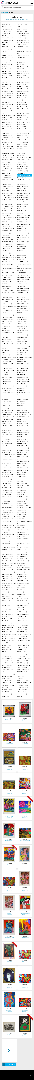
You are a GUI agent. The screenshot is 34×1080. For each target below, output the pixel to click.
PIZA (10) (7, 510)
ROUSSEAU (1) (22, 556)
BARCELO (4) (7, 71)
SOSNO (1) (21, 596)
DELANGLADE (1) (8, 202)
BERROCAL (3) (7, 93)
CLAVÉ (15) (6, 164)
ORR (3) (20, 481)
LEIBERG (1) (6, 381)
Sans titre (9, 1034)
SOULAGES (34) (23, 598)
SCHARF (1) (6, 567)
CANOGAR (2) (22, 137)
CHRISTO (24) (8, 157)
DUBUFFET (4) (22, 222)
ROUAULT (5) (7, 556)
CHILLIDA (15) (8, 155)
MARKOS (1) (22, 421)
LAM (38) (6, 361)
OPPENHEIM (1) (8, 481)
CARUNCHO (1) (22, 142)
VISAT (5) (6, 678)
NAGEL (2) (6, 468)
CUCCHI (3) (21, 182)
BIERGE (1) (21, 97)
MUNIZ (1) (20, 459)
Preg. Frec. (31, 1075)
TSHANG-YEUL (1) (23, 645)
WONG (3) (22, 687)
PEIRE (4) (20, 494)
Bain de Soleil (25, 743)
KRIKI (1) (4, 352)
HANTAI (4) (21, 297)
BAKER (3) (6, 66)
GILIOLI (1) (6, 279)
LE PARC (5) (21, 372)
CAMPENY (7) (7, 137)
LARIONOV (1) (7, 366)
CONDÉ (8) (6, 171)
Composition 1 (9, 767)
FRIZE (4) (21, 257)
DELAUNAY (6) (7, 204)
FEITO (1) (20, 244)
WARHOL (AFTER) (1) (24, 683)
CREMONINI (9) (23, 179)
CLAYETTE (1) (22, 164)
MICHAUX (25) (7, 432)
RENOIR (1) (23, 534)
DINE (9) (20, 213)
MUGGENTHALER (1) (9, 460)
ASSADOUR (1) (21, 57)
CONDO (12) (22, 171)
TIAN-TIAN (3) (7, 629)
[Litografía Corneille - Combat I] (9, 903)
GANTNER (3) (23, 262)
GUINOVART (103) (8, 292)
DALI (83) (21, 188)
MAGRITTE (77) (22, 410)
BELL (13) (22, 80)
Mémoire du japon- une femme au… (25, 914)
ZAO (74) (21, 691)
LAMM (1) (21, 361)
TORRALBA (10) (8, 638)
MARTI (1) (6, 423)
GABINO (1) (7, 262)
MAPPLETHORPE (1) (9, 414)
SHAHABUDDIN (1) (9, 583)
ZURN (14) (6, 696)
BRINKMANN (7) (23, 122)
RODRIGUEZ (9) (23, 547)
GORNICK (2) (6, 286)
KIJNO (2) (21, 339)
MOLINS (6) (21, 443)
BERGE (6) (7, 91)
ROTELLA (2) (7, 554)
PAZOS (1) (6, 494)
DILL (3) (7, 213)
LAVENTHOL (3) (22, 368)
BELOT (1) (21, 84)
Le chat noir (24, 719)
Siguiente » (12, 1064)
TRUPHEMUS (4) (23, 643)
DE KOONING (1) (23, 193)
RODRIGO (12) (9, 547)
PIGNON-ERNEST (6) (9, 508)
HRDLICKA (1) (22, 312)
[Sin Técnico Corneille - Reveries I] (9, 855)
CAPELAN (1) (7, 142)
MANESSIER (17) (23, 412)
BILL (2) (5, 100)
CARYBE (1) (5, 144)
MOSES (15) (6, 452)
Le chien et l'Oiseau (9, 816)
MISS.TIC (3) (5, 441)
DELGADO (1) (7, 206)
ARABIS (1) (21, 44)
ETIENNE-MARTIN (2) (8, 242)
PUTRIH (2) (6, 521)
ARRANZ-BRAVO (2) (24, 52)
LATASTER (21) (22, 366)
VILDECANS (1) (8, 674)
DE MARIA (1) (22, 195)
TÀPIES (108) (22, 625)
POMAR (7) (6, 514)
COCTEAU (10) (22, 166)
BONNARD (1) (22, 108)
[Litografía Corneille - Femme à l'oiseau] (9, 782)
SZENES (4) (21, 616)
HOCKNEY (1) (7, 310)
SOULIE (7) (6, 600)
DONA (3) (6, 219)
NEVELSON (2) (7, 470)
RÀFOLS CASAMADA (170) (24, 522)
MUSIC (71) (6, 465)
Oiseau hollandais (9, 719)
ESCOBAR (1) (7, 239)
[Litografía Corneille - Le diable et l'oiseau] (9, 879)
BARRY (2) (6, 73)
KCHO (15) (5, 337)
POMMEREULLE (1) (8, 516)
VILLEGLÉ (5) (22, 674)
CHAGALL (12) (22, 151)
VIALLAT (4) (22, 667)
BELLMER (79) (7, 84)
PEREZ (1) (22, 499)
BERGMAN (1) (23, 91)
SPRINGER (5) (23, 603)
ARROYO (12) (7, 55)
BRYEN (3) (6, 126)
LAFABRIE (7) (24, 357)
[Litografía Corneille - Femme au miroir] (9, 830)
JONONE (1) (5, 328)
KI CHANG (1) (22, 337)
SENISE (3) (21, 578)
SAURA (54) (7, 565)
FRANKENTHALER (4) (9, 255)
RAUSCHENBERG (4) (9, 527)
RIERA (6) (6, 538)
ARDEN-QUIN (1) (8, 46)
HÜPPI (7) (7, 317)
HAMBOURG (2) (8, 297)
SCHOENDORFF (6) (23, 569)
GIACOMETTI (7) (23, 277)
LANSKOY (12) (7, 363)
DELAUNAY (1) (22, 204)
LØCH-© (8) (20, 405)
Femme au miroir (9, 840)
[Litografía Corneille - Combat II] (24, 879)
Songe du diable (25, 986)
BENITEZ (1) (22, 86)
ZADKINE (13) (5, 691)
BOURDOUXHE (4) (24, 113)
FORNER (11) (22, 250)
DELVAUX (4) (21, 206)
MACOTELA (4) (23, 408)
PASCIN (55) (21, 490)
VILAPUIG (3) (22, 671)
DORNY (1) (22, 219)
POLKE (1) (21, 512)
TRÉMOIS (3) (23, 640)
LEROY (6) (6, 383)
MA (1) (5, 408)
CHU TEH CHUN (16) (7, 159)
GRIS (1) (5, 288)
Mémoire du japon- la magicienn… (9, 938)
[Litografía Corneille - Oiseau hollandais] (9, 709)
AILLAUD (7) (22, 31)
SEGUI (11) (7, 576)
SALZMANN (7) (23, 561)
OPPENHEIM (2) (23, 479)
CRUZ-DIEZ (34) (8, 182)
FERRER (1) (6, 248)
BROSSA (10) (6, 124)
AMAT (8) (21, 38)
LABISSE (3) (21, 355)
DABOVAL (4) (22, 186)
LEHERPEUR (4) (23, 379)
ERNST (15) (22, 235)
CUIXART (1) (7, 186)
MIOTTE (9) (21, 437)
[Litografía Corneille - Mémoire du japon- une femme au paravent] (25, 903)
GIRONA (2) (21, 281)
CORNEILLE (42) (24, 175)
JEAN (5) (6, 324)
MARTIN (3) (22, 423)
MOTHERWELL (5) (8, 454)
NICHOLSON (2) (22, 470)
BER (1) (5, 89)
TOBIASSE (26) (7, 636)
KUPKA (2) (6, 355)
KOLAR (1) (5, 350)
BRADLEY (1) (22, 115)
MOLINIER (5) (7, 443)
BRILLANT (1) (7, 122)
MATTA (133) (22, 428)
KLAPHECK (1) (7, 343)
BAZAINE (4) (21, 75)
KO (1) (5, 348)
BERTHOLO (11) (22, 95)
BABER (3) (21, 62)
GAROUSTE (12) (8, 273)
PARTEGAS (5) (7, 490)
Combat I (9, 913)
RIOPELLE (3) (23, 541)
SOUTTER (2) (22, 600)
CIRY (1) (6, 162)
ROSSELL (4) (22, 552)
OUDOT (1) (22, 483)
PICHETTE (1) (7, 505)
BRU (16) (21, 124)
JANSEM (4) (21, 321)
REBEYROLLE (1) (22, 530)
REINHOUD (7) (8, 534)
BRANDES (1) (7, 117)
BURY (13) (5, 131)
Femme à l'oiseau (9, 792)
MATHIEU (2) (22, 425)
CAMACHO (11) (22, 135)
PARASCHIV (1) (23, 488)
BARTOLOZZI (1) (24, 73)
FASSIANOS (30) (23, 242)
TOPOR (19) (22, 636)
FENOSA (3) (7, 246)
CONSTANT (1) (6, 173)
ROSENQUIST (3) (8, 552)
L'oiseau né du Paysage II (25, 840)
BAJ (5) (20, 64)
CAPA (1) (21, 140)
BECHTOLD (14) (23, 77)
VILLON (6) (7, 676)
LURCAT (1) (21, 401)
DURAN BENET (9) (8, 228)
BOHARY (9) (22, 106)
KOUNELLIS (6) (22, 350)
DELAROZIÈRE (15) (24, 202)
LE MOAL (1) (6, 372)
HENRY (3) (7, 304)
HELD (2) (5, 301)
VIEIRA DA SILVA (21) (8, 670)
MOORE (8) (6, 450)
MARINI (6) (6, 421)
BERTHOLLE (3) (7, 95)
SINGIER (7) (7, 589)
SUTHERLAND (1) (23, 614)
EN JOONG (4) (7, 230)
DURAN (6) (6, 226)
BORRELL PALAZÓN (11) (9, 112)
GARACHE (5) (7, 264)
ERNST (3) (6, 237)
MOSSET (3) (22, 452)
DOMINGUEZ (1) (23, 217)
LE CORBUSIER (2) (22, 370)
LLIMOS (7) (21, 388)
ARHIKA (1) (7, 49)
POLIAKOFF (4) (7, 512)
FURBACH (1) (20, 259)
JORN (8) (21, 328)
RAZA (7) (6, 530)
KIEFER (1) (6, 339)
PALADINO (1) (23, 485)
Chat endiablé (9, 986)
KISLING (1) (22, 341)
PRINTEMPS (9, 961)
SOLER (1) (21, 594)
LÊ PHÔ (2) (5, 375)
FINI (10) (21, 248)
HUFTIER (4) (22, 315)
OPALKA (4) (7, 479)
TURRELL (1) (22, 647)
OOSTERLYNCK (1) (23, 476)
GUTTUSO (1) (22, 292)
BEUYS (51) (6, 97)
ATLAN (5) (22, 60)
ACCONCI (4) (22, 24)
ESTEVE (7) (22, 239)
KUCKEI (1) (21, 352)
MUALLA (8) (6, 456)
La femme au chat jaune (25, 864)
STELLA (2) (6, 609)
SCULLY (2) (21, 572)
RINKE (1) (6, 541)
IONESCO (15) (7, 319)
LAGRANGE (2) (8, 359)
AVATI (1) (6, 62)
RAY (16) (20, 527)
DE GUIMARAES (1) (23, 191)
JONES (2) (6, 326)
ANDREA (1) (6, 42)
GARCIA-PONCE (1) (9, 269)
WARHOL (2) (6, 683)
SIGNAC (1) (6, 585)
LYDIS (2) (21, 403)
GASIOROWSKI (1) (24, 273)
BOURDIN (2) (22, 111)
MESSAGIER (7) (7, 430)
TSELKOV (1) (6, 645)
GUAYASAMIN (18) (24, 290)
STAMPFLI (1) (7, 605)
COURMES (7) (7, 177)
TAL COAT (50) (7, 623)
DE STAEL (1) (22, 197)
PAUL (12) (21, 492)
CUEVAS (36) (22, 184)
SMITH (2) (21, 592)
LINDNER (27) (22, 386)
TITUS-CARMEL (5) (24, 634)
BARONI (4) (22, 71)
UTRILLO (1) (7, 656)
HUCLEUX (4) (8, 315)
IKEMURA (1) (22, 317)
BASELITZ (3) (7, 75)
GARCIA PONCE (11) (24, 265)
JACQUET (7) (7, 321)
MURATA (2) (6, 463)
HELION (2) (21, 301)
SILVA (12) (21, 585)
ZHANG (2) (22, 694)
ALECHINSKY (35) (23, 35)
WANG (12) (22, 680)
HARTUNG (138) (7, 299)
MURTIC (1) (21, 463)
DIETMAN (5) (21, 210)
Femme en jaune (24, 767)
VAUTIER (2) (23, 663)
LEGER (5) (6, 379)
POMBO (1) (21, 514)
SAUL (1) (21, 563)
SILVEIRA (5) (7, 587)
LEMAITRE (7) (23, 381)
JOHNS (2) (21, 324)
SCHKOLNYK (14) (23, 567)
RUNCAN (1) (7, 558)
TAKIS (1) (22, 620)
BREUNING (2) (22, 120)
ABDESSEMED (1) (7, 24)
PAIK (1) (6, 485)
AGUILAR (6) (6, 31)
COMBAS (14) (22, 168)
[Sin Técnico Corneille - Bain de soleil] (25, 782)
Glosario (26, 1075)
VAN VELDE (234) (8, 660)
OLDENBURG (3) (7, 476)
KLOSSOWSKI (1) (23, 346)
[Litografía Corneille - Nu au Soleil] (25, 806)
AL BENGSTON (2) (23, 33)
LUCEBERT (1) (5, 399)
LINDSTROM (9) (7, 388)
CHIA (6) (21, 153)
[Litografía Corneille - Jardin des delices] (9, 733)
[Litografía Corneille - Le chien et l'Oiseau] (9, 806)
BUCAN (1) (21, 126)
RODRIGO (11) (23, 544)
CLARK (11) (21, 162)
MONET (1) (6, 448)
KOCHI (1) (22, 348)
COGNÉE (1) (7, 168)
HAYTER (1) (24, 299)
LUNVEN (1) (22, 399)
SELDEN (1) (21, 576)
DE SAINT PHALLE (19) (9, 197)
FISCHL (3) (5, 250)
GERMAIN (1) (7, 277)
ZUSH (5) (19, 696)
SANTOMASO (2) (9, 563)
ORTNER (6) (6, 483)
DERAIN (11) (7, 208)
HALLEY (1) (21, 295)
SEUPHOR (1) (22, 581)
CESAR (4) (22, 148)
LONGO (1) (21, 390)
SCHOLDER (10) (9, 572)
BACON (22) (7, 64)
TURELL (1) (6, 647)
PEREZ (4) (6, 501)
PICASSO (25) (22, 503)
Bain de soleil (25, 792)
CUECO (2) (6, 184)
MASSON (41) (7, 425)
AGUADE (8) (7, 29)
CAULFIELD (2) (22, 146)
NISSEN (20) (21, 472)
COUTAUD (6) (7, 179)
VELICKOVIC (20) (24, 665)
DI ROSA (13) (7, 210)
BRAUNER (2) (7, 120)
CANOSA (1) (7, 140)
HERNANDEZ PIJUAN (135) (9, 307)
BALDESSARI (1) (22, 66)
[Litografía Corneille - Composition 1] (9, 758)
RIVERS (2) (6, 543)
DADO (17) (5, 188)
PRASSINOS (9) (7, 519)
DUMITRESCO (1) (23, 224)
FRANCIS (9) (6, 253)
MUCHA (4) (22, 456)
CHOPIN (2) (21, 155)
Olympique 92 (9, 1010)
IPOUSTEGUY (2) (23, 319)
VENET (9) (6, 667)
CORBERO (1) (7, 175)
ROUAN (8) (22, 554)
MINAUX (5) (22, 434)
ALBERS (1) (6, 35)
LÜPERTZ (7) (7, 401)
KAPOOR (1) (22, 332)
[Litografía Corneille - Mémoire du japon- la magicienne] (9, 927)
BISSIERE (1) (6, 102)
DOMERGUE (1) (9, 217)
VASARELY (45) (7, 663)
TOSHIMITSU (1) (22, 638)
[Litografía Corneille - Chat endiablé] (9, 976)
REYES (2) (6, 536)
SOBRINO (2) (8, 594)
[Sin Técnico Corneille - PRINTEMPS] (9, 951)
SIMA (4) (21, 587)
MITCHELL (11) (22, 441)
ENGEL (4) (21, 230)
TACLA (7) (21, 618)
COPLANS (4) (22, 173)
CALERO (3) (7, 135)
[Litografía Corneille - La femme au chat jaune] (24, 855)
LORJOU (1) (7, 397)
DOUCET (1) (7, 222)
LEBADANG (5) (21, 375)
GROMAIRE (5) (23, 288)
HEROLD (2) (22, 306)
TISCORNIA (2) (22, 632)
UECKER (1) (22, 654)
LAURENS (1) (7, 368)
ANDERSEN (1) (23, 40)
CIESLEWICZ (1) (23, 159)
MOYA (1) (21, 454)
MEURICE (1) (23, 430)
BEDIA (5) (5, 80)
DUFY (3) (5, 224)
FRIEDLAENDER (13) (9, 257)
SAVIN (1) (21, 565)
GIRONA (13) (7, 281)
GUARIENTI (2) (7, 290)
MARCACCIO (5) (8, 417)
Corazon (25, 1034)
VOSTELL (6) (6, 680)
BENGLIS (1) (6, 86)
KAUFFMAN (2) (22, 335)
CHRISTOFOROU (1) (24, 157)
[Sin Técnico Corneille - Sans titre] (9, 1024)
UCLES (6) (6, 654)
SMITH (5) (6, 592)
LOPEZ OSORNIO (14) (23, 393)
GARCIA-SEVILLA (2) (24, 268)
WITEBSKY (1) (22, 685)
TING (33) (22, 629)
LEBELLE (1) (22, 377)
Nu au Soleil (24, 816)
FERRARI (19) (22, 246)
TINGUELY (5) (7, 632)
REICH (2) (6, 532)
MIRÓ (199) (21, 439)
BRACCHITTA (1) (8, 115)
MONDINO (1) (22, 445)
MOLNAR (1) (6, 445)
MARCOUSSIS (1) (23, 417)
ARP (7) (5, 51)
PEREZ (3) (21, 501)
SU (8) (20, 609)
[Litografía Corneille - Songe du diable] (25, 976)
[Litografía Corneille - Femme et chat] (25, 1000)
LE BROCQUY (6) (8, 370)
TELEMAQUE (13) (8, 627)
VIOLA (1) (20, 676)
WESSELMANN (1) (8, 685)
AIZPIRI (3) (6, 33)
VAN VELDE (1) (22, 660)
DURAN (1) (21, 226)
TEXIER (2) (22, 627)
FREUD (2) (21, 255)
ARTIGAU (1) (7, 57)
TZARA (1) (6, 651)
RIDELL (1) (21, 536)
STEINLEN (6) (22, 606)
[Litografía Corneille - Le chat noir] (25, 709)
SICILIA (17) (23, 583)
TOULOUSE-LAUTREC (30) (8, 642)
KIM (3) (7, 341)
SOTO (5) (7, 598)
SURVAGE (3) (7, 614)
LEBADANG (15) (7, 377)
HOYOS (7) (8, 312)
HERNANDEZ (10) (23, 304)
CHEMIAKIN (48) (8, 153)
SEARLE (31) (7, 574)
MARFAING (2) (7, 419)
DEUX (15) (21, 208)
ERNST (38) (6, 235)
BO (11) (5, 106)
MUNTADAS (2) (23, 461)
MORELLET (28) (23, 450)
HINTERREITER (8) (23, 308)
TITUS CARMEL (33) (9, 634)
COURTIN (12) (22, 177)
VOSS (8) (20, 678)
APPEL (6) (6, 44)
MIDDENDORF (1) (23, 432)
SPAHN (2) (6, 603)
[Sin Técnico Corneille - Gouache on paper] (25, 927)
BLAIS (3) (7, 104)
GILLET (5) (23, 279)
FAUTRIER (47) (7, 244)
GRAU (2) (21, 286)
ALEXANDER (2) (7, 38)
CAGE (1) (5, 133)
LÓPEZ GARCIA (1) (9, 392)
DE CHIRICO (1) (8, 191)
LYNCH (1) (6, 405)
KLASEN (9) (21, 343)
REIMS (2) (21, 532)
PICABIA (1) (7, 503)
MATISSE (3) (6, 428)
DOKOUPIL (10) (23, 215)
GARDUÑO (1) (22, 270)
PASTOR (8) (7, 492)
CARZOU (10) (22, 144)
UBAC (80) (21, 651)
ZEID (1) (7, 694)
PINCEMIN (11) (24, 508)
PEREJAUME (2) (6, 499)
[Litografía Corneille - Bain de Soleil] (25, 733)
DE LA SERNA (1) (8, 195)
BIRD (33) (20, 100)
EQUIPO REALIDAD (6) (23, 233)
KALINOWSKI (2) (23, 330)
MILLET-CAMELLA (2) (8, 436)
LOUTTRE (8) (22, 397)
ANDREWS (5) (23, 42)
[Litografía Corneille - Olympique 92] (9, 1000)
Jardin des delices (9, 743)
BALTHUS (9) (20, 69)
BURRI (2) (21, 128)
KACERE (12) (6, 330)
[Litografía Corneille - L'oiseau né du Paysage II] (25, 830)
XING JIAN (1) (22, 689)
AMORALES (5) (7, 40)
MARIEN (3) (22, 419)
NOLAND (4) (7, 474)
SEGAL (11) (22, 574)
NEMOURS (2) (22, 468)
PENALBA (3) (6, 496)
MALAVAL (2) (7, 412)
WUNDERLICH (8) (7, 689)
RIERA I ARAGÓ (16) (22, 538)
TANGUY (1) (21, 623)
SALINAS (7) (6, 561)
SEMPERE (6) (7, 578)
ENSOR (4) (6, 233)
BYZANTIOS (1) (24, 131)
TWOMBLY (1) (21, 649)
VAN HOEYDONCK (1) (24, 658)
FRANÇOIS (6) (22, 253)
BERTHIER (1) (22, 93)
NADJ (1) (21, 465)
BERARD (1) (22, 89)
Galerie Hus (4, 12)
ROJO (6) (21, 549)
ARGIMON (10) (22, 46)
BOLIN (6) (6, 108)
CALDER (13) (23, 133)
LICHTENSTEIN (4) (8, 386)
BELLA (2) (5, 82)
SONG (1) (6, 596)
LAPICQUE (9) (23, 363)
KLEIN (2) (5, 346)
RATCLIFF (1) (22, 525)
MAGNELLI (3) (7, 410)
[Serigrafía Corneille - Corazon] (25, 1024)
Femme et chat (25, 1010)
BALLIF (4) (6, 69)
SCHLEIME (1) (7, 569)
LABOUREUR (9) (9, 357)
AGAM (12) (21, 27)
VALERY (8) (21, 656)
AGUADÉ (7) (22, 29)
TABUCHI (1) (7, 618)
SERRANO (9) (7, 581)
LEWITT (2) (21, 383)
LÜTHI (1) (5, 403)
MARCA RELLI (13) (24, 414)
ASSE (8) (7, 60)
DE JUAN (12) (7, 193)
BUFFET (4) (7, 128)
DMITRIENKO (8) (6, 215)
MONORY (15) (23, 448)
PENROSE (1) (22, 496)
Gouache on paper (25, 937)
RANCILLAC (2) (8, 525)
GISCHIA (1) (6, 284)
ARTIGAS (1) (23, 55)
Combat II (25, 889)
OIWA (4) (21, 474)
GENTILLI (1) (22, 275)
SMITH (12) (21, 589)
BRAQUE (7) (22, 117)
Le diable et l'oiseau (9, 889)
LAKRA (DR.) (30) (21, 359)
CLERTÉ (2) (6, 166)
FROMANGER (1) (8, 259)
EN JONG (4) (21, 228)
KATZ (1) (5, 335)
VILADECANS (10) (24, 669)
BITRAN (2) (21, 102)
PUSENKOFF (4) (23, 519)
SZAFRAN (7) (6, 616)
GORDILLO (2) (22, 284)
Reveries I (9, 864)
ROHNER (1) (7, 549)
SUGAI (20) (6, 612)
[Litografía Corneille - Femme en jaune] (25, 758)
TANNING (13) (8, 625)
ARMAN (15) (24, 49)
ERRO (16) (23, 237)
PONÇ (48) (21, 516)
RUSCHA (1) (22, 558)
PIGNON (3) (22, 505)
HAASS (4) (6, 295)
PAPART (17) (6, 488)
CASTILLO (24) (7, 146)
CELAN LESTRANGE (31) (9, 150)
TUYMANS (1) (6, 649)
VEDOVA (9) (7, 665)
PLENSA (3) (21, 510)
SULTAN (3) (22, 612)
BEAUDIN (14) (7, 77)
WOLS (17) (5, 687)
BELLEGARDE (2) (23, 82)
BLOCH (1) (22, 104)
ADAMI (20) (7, 27)
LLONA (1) (6, 390)
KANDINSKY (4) (8, 332)
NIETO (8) (6, 472)
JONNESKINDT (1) (22, 326)
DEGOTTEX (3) (22, 199)
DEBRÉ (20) (6, 199)
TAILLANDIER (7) (7, 620)
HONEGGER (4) (23, 310)
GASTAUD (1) (7, 275)
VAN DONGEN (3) (8, 658)
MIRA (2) (6, 439)
